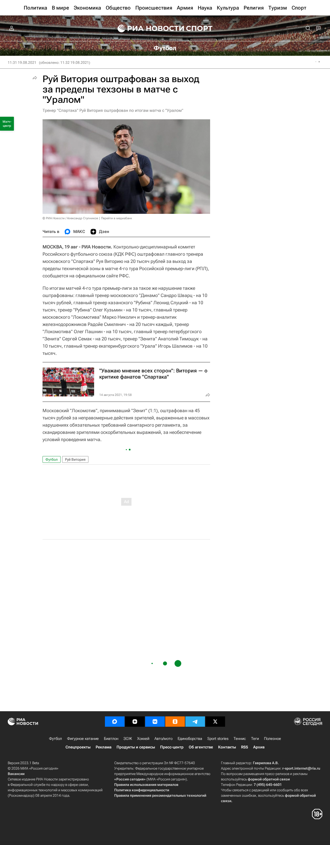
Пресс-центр (172, 747)
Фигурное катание (83, 738)
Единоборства (190, 738)
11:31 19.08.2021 (22, 62)
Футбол (51, 459)
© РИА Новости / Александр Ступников (70, 218)
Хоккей (143, 738)
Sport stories (217, 738)
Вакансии (16, 774)
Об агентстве (201, 747)
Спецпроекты (77, 747)
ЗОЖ (127, 738)
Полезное (272, 738)
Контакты (227, 747)
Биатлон (111, 738)
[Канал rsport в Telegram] (195, 721)
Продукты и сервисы (136, 747)
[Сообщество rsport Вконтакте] (155, 721)
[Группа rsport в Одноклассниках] (175, 721)
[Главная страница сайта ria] (147, 28)
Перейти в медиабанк (116, 218)
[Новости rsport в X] (215, 721)
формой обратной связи (269, 779)
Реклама (103, 747)
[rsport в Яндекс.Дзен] (135, 721)
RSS (244, 747)
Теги (255, 738)
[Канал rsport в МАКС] (115, 721)
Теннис (240, 738)
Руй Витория (75, 459)
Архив (259, 747)
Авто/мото (163, 738)
